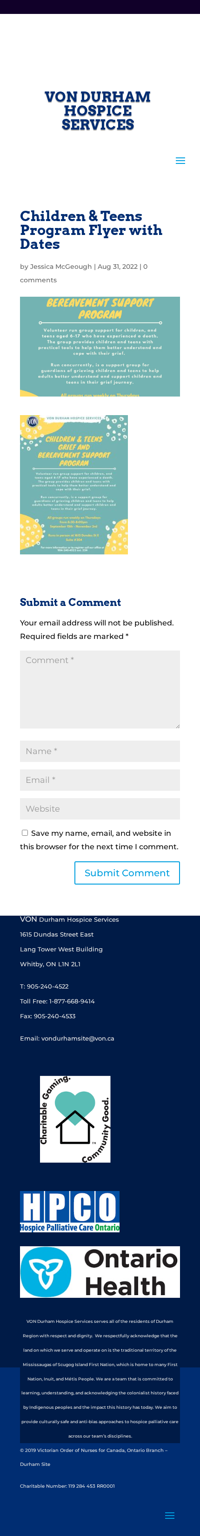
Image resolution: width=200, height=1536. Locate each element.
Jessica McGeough (61, 266)
